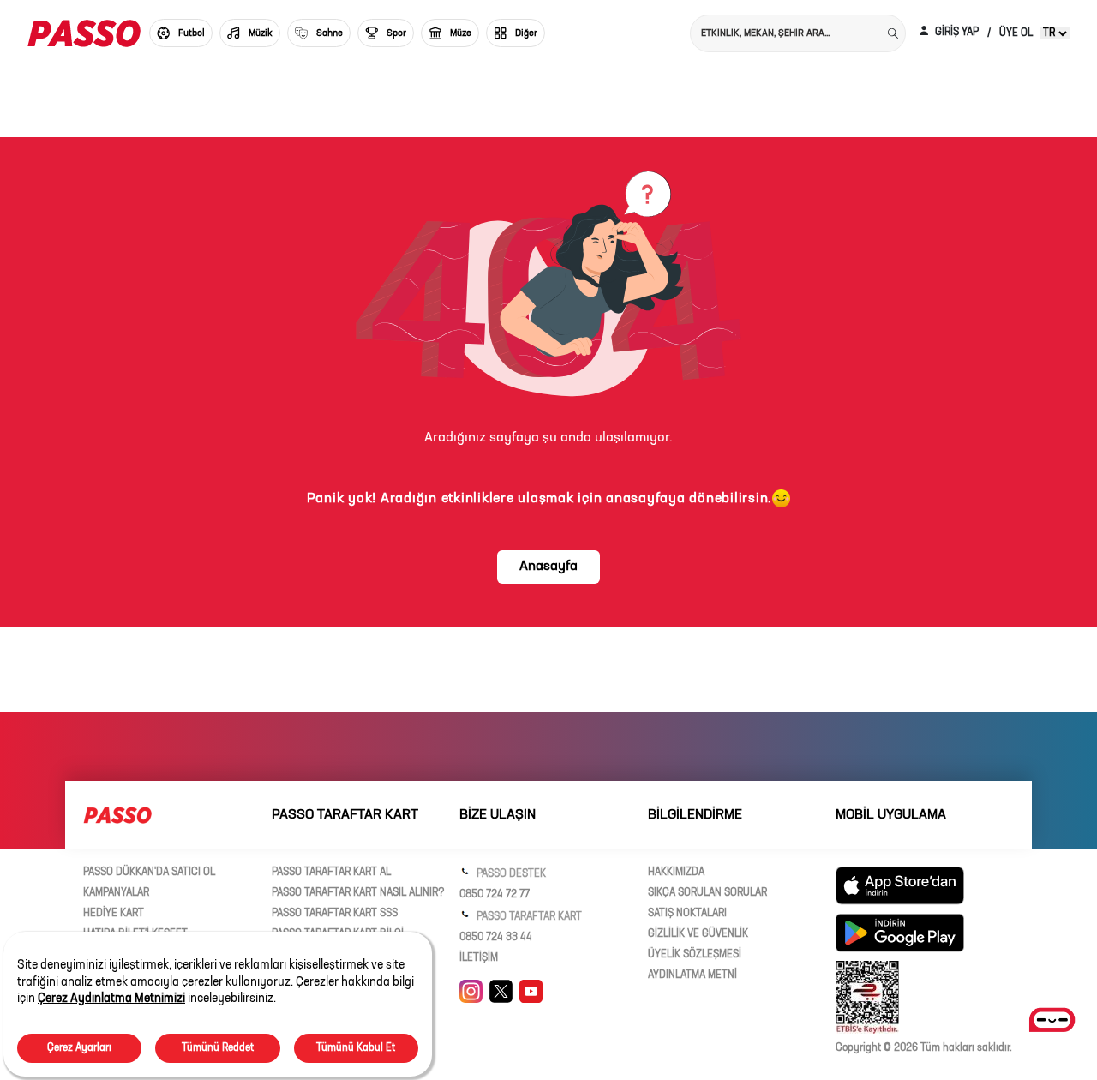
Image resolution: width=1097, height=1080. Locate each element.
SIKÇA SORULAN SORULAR (707, 893)
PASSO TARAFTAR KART (528, 917)
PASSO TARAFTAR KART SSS (335, 914)
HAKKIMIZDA (676, 872)
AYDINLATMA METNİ (692, 975)
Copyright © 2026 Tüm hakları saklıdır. (924, 1048)
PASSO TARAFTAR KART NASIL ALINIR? (358, 893)
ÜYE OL (1016, 33)
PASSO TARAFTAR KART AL (331, 872)
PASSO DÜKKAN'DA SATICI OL (149, 872)
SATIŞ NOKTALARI (687, 914)
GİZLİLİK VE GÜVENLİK (698, 934)
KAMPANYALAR (116, 893)
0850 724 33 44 (495, 938)
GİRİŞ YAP (955, 32)
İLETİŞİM (478, 958)
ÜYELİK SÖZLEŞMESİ (694, 955)
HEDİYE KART (113, 914)
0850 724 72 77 (494, 895)
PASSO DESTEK (510, 874)
